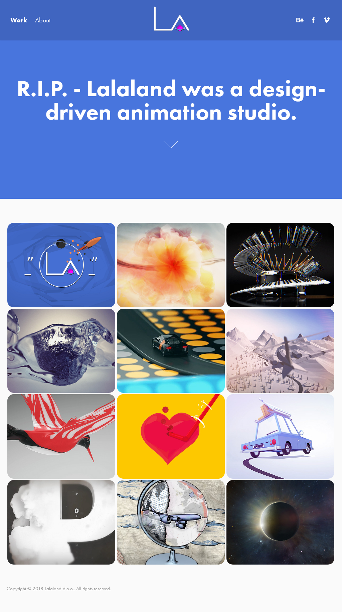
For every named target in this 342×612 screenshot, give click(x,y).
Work (18, 20)
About (42, 20)
